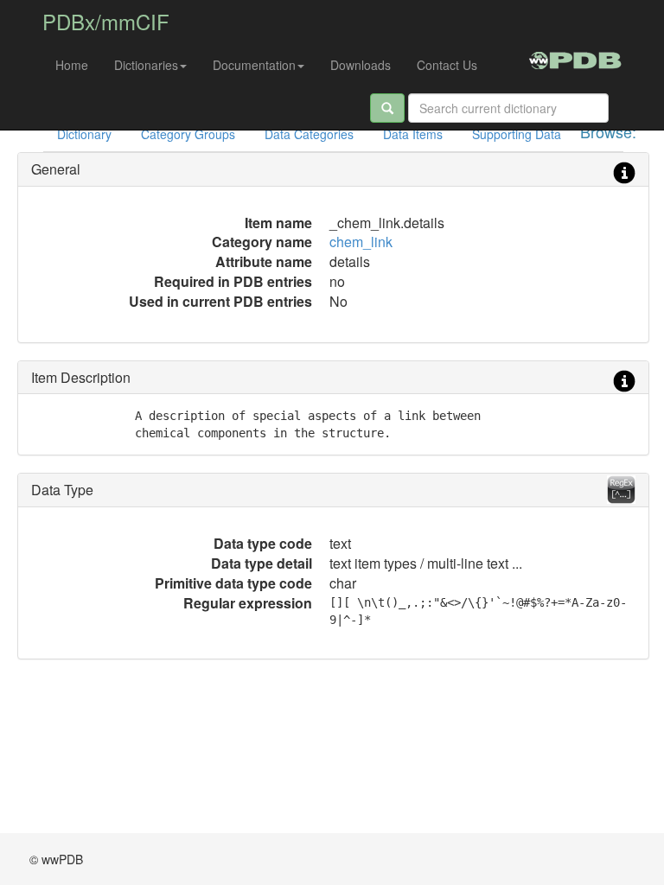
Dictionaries (146, 64)
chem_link (361, 241)
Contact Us (447, 64)
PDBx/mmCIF (105, 21)
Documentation (254, 64)
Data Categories (309, 134)
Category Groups (188, 134)
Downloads (360, 64)
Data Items (413, 134)
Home (71, 64)
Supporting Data (516, 134)
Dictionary (84, 134)
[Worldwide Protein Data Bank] (575, 58)
